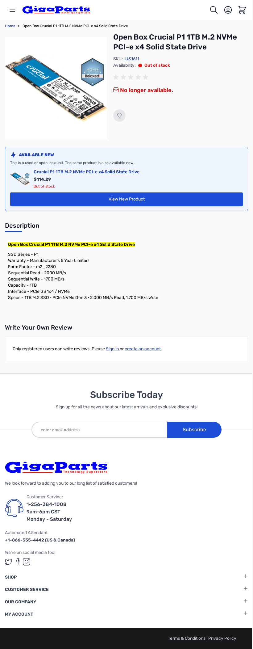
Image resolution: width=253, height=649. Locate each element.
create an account (143, 349)
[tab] (22, 227)
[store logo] (56, 10)
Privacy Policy (222, 638)
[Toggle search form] (213, 10)
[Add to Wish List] (119, 115)
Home (10, 26)
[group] (131, 77)
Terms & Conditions (187, 638)
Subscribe (194, 429)
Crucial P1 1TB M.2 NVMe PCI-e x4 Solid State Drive (86, 172)
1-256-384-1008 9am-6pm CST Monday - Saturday (49, 511)
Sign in (112, 349)
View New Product (167, 200)
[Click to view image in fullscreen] (56, 88)
